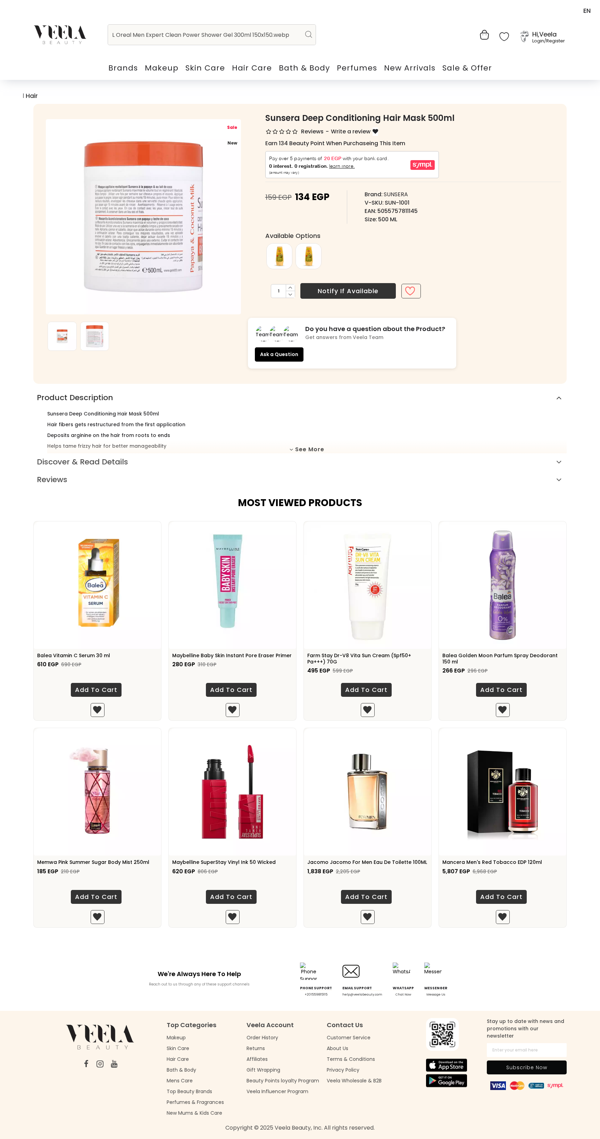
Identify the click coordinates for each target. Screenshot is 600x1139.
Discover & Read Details (82, 461)
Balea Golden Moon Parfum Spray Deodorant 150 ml (500, 658)
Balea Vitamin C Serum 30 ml (73, 655)
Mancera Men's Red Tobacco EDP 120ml (492, 862)
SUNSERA (396, 194)
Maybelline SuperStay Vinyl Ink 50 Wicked (224, 862)
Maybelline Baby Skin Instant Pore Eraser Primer (232, 655)
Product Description (75, 397)
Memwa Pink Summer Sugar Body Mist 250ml (93, 862)
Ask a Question (279, 354)
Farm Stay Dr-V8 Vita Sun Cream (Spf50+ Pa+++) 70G (359, 658)
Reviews (52, 479)
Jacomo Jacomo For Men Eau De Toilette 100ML (367, 862)
